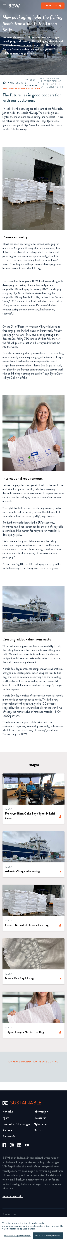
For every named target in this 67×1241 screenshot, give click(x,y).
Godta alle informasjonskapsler (47, 1235)
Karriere (7, 1130)
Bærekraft (8, 1136)
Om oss (38, 1130)
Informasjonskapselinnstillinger (17, 1235)
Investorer (40, 1117)
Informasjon (41, 1111)
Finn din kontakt (12, 1196)
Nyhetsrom (15, 82)
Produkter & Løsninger (16, 1124)
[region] (33, 1229)
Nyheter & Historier (31, 83)
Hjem (5, 1117)
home (4, 82)
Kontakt (7, 1111)
